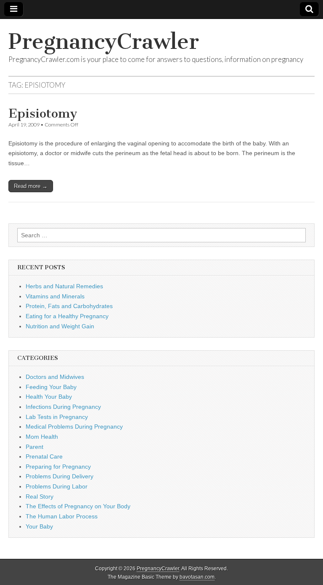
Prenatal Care (44, 456)
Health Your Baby (49, 396)
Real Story (39, 496)
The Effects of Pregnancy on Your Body (78, 506)
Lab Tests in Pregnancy (57, 416)
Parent (34, 446)
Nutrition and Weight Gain (60, 326)
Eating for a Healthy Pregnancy (67, 316)
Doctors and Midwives (55, 376)
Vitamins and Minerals (55, 296)
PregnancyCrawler (103, 41)
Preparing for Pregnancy (58, 466)
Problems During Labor (56, 486)
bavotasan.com (197, 577)
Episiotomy (42, 113)
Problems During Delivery (59, 476)
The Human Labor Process (62, 516)
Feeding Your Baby (51, 387)
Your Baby (39, 526)
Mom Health (42, 436)
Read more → (31, 186)
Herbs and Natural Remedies (64, 286)
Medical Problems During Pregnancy (74, 426)
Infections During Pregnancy (63, 406)
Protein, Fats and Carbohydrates (69, 306)
